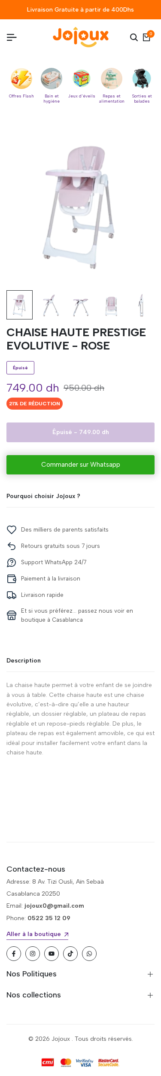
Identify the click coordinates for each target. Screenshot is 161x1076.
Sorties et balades (142, 99)
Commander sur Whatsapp (80, 464)
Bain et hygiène (51, 99)
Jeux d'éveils (81, 96)
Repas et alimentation (112, 99)
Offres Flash (21, 96)
